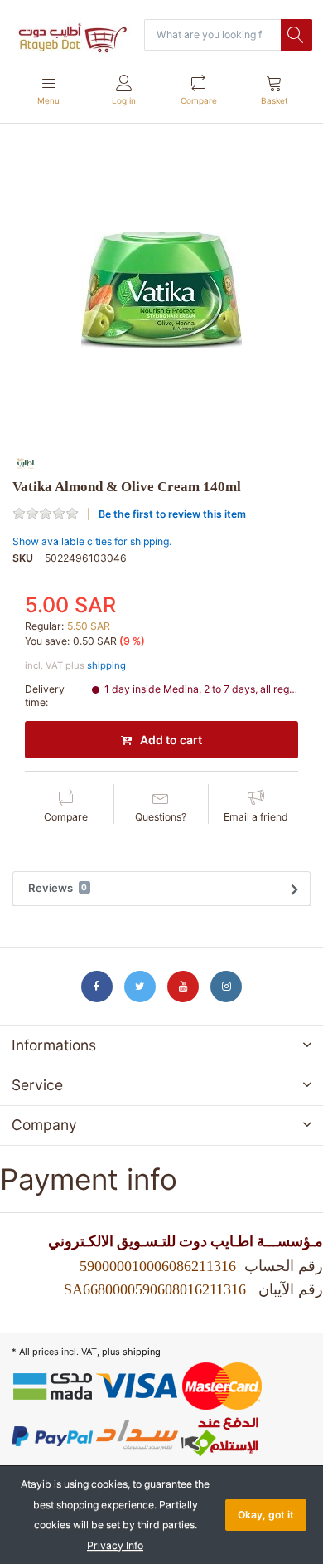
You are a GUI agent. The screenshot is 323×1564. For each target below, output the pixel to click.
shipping (106, 665)
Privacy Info (115, 1545)
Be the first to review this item (172, 514)
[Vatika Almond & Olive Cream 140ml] (161, 290)
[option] (161, 290)
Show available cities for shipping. (91, 541)
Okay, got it (266, 1514)
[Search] (296, 35)
